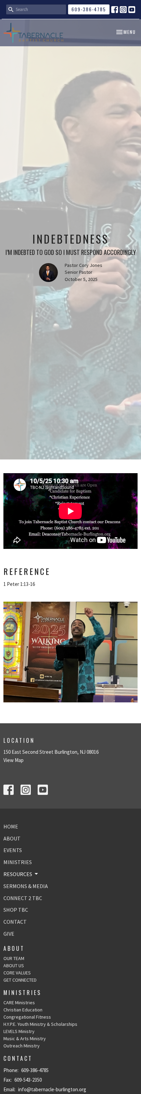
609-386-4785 (89, 9)
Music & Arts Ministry (24, 1038)
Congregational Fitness (27, 1017)
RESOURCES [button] (17, 874)
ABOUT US (13, 965)
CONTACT (15, 921)
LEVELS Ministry (19, 1031)
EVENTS (12, 850)
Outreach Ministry (21, 1046)
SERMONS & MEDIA (25, 886)
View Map (13, 760)
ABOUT (12, 838)
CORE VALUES (17, 973)
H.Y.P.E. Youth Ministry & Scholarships (40, 1024)
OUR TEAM (13, 958)
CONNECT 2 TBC (22, 898)
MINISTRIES (17, 862)
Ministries (22, 992)
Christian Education (22, 1010)
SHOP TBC (15, 909)
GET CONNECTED (20, 980)
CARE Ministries (19, 1002)
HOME (10, 826)
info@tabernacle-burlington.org (52, 1089)
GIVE (8, 933)
